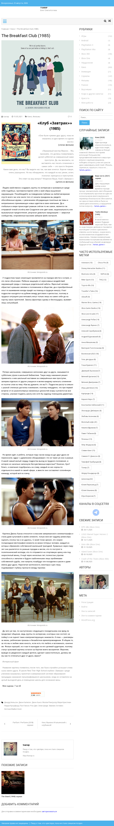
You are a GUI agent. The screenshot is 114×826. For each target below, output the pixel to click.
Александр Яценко (90, 325)
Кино (13, 29)
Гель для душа (88, 359)
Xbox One (85, 58)
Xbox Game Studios (90, 308)
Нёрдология (87, 62)
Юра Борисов (88, 496)
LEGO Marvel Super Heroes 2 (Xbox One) (94, 535)
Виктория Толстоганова (92, 348)
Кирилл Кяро (88, 399)
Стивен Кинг (88, 450)
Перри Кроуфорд (11, 705)
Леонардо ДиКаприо (91, 410)
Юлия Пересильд (89, 484)
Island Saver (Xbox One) (92, 551)
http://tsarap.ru (28, 755)
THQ (102, 280)
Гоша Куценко (88, 365)
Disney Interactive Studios (93, 268)
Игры (83, 36)
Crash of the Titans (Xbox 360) (95, 558)
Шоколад (87, 479)
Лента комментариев (91, 615)
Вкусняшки (86, 89)
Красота (85, 98)
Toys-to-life (87, 285)
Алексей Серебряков (91, 331)
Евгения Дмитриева (90, 382)
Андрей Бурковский (90, 336)
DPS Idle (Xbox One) (90, 527)
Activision (86, 262)
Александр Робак (90, 319)
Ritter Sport (87, 280)
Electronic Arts (88, 274)
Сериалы (85, 76)
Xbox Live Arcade (89, 314)
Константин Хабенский (92, 405)
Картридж (87, 393)
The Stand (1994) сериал (11, 796)
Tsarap (43, 7)
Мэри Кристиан (64, 702)
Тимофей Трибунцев (91, 462)
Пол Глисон (25, 705)
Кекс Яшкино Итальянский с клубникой (54, 723)
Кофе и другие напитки (92, 93)
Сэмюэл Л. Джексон (90, 456)
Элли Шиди (43, 705)
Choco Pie (103, 262)
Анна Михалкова (89, 342)
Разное (84, 85)
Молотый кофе (89, 422)
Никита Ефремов (89, 428)
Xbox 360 (85, 53)
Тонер (85, 467)
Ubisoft (85, 297)
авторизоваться (49, 811)
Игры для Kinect (89, 388)
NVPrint (105, 274)
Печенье (86, 439)
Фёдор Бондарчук (90, 473)
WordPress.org (88, 620)
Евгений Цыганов (90, 376)
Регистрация (87, 602)
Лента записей (88, 611)
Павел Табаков (88, 433)
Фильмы (36, 116)
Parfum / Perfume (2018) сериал (23, 723)
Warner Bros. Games (91, 302)
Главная (5, 29)
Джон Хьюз (37, 702)
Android (84, 40)
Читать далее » (85, 170)
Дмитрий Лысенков (90, 371)
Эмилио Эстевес (56, 705)
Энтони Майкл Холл (13, 709)
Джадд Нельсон (11, 702)
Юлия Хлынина (89, 490)
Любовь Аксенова (90, 416)
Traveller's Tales (89, 291)
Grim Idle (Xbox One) (90, 544)
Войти (84, 606)
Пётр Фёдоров (88, 445)
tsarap (6, 116)
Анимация (86, 71)
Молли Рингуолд (49, 702)
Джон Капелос (25, 702)
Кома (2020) (100, 137)
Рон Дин (34, 705)
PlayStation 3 (87, 45)
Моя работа (87, 102)
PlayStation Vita (88, 49)
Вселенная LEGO (90, 354)
